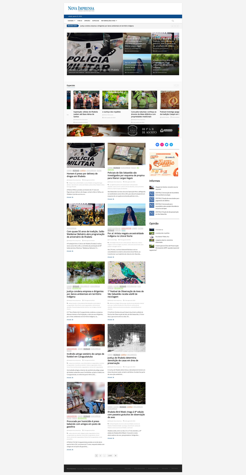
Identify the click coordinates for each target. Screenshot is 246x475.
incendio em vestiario (80, 365)
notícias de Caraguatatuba (96, 367)
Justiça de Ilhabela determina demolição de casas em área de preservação (123, 360)
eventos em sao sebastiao (133, 303)
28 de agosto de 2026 (93, 72)
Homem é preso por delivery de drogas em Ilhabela (94, 69)
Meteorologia (132, 286)
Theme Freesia (87, 468)
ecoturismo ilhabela (128, 424)
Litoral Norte (74, 185)
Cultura (163, 104)
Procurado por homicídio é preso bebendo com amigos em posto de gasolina (84, 424)
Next (178, 26)
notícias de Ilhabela (84, 185)
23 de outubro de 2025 (103, 117)
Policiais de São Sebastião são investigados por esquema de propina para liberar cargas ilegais (135, 42)
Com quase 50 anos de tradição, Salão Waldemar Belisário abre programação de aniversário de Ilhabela (164, 42)
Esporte (70, 106)
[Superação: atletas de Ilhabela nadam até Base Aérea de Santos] (80, 100)
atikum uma (135, 242)
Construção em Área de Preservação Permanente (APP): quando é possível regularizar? (164, 248)
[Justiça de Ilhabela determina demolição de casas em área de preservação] (127, 338)
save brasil (130, 427)
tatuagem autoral (116, 246)
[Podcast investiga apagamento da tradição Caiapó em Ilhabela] (166, 100)
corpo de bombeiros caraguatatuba (90, 363)
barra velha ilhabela (78, 183)
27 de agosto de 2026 (132, 72)
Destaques (77, 66)
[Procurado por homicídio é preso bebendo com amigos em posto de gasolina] (86, 398)
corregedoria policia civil (115, 184)
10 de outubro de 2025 (171, 117)
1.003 (110, 455)
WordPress (94, 468)
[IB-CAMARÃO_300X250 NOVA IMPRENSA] (163, 153)
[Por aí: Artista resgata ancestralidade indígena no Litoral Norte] (127, 215)
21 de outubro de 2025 (131, 122)
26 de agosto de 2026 (129, 421)
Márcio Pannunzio (101, 114)
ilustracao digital (117, 244)
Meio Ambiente (137, 106)
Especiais (95, 20)
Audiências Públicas (114, 228)
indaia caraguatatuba (92, 365)
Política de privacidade (139, 468)
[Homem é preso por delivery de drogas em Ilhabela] (86, 155)
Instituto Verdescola (118, 305)
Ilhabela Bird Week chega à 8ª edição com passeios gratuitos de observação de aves (126, 414)
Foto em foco (101, 104)
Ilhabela (83, 66)
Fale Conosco (175, 468)
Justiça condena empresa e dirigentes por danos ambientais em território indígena (164, 63)
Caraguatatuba (126, 228)
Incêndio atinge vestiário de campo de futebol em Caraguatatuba (85, 355)
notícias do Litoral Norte (134, 244)
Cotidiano (100, 101)
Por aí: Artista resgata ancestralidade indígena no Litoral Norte (136, 64)
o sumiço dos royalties (105, 112)
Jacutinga (124, 425)
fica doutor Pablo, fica (162, 236)
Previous (175, 26)
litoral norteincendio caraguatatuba (79, 367)
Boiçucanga (123, 303)
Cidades (71, 20)
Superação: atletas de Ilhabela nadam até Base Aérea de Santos (79, 114)
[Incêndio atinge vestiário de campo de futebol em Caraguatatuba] (86, 335)
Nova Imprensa (91, 66)
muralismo (124, 244)
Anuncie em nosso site (153, 468)
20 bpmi (71, 183)
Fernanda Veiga (131, 69)
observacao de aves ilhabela (119, 427)
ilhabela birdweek (116, 425)
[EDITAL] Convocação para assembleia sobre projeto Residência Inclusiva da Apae (167, 206)
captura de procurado (74, 433)
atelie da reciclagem (114, 303)
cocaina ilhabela (88, 183)
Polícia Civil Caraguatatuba (91, 437)
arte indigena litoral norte (116, 242)
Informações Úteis (108, 20)
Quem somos (128, 468)
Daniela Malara (158, 117)
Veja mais (71, 197)
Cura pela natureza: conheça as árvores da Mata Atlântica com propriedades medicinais (137, 114)
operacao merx (117, 186)
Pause (172, 26)
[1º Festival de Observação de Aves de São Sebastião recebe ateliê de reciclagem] (127, 272)
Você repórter (165, 468)
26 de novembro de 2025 (74, 122)
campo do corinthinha (74, 363)
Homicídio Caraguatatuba (88, 435)
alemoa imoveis (73, 303)
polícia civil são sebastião (127, 186)
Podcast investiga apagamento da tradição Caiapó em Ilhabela (165, 113)
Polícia (99, 66)
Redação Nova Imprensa (77, 72)
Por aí (80, 20)
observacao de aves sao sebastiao (121, 307)
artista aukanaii (127, 242)
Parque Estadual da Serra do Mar (80, 307)
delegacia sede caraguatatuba (88, 433)
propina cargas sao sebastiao (119, 188)
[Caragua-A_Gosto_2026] (123, 125)
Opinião (87, 20)
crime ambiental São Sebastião (85, 303)
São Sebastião (76, 288)
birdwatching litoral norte (116, 424)
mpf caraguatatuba (87, 305)
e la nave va (159, 229)
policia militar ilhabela (95, 185)
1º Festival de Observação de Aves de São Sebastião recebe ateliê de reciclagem (106, 26)
